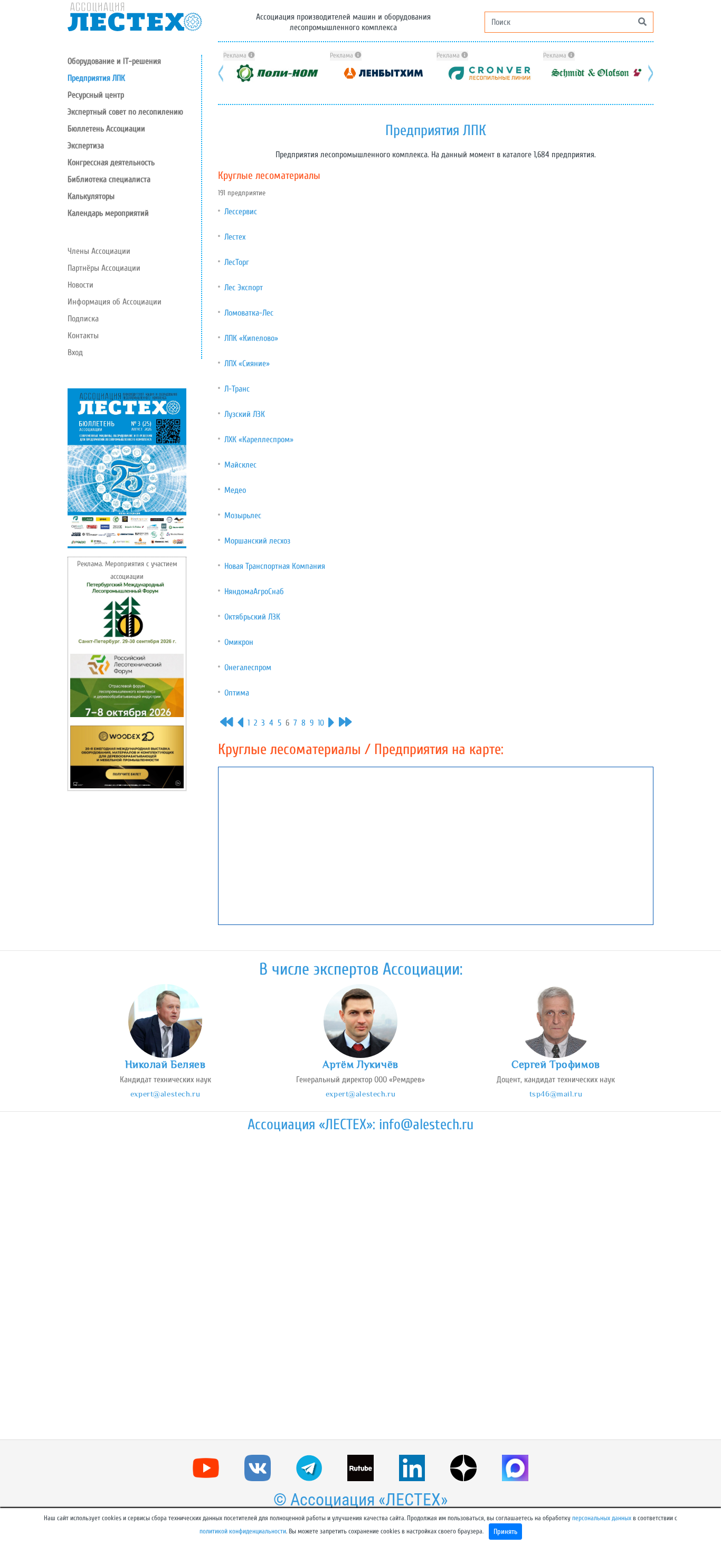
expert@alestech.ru (165, 1093)
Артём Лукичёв (360, 1064)
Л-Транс (237, 389)
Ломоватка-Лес (248, 313)
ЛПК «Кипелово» (251, 338)
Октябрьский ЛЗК (252, 617)
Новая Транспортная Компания (274, 566)
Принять (505, 1531)
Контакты (83, 335)
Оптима (236, 693)
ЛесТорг (236, 262)
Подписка (83, 318)
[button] (134, 95)
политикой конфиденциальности (243, 1531)
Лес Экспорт (243, 287)
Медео (235, 490)
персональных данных (601, 1518)
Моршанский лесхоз (257, 541)
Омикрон (238, 642)
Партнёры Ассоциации (104, 268)
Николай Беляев (165, 1064)
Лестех (234, 237)
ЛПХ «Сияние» (247, 363)
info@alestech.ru (426, 1124)
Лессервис (240, 211)
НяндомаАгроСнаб (254, 591)
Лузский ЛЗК (244, 414)
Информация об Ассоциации (115, 302)
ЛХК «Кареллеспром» (258, 439)
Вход (75, 352)
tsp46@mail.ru (555, 1093)
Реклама (235, 55)
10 (321, 723)
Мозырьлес (242, 515)
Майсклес (240, 465)
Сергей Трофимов (555, 1064)
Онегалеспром (247, 667)
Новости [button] (80, 285)
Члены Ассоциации (99, 251)
